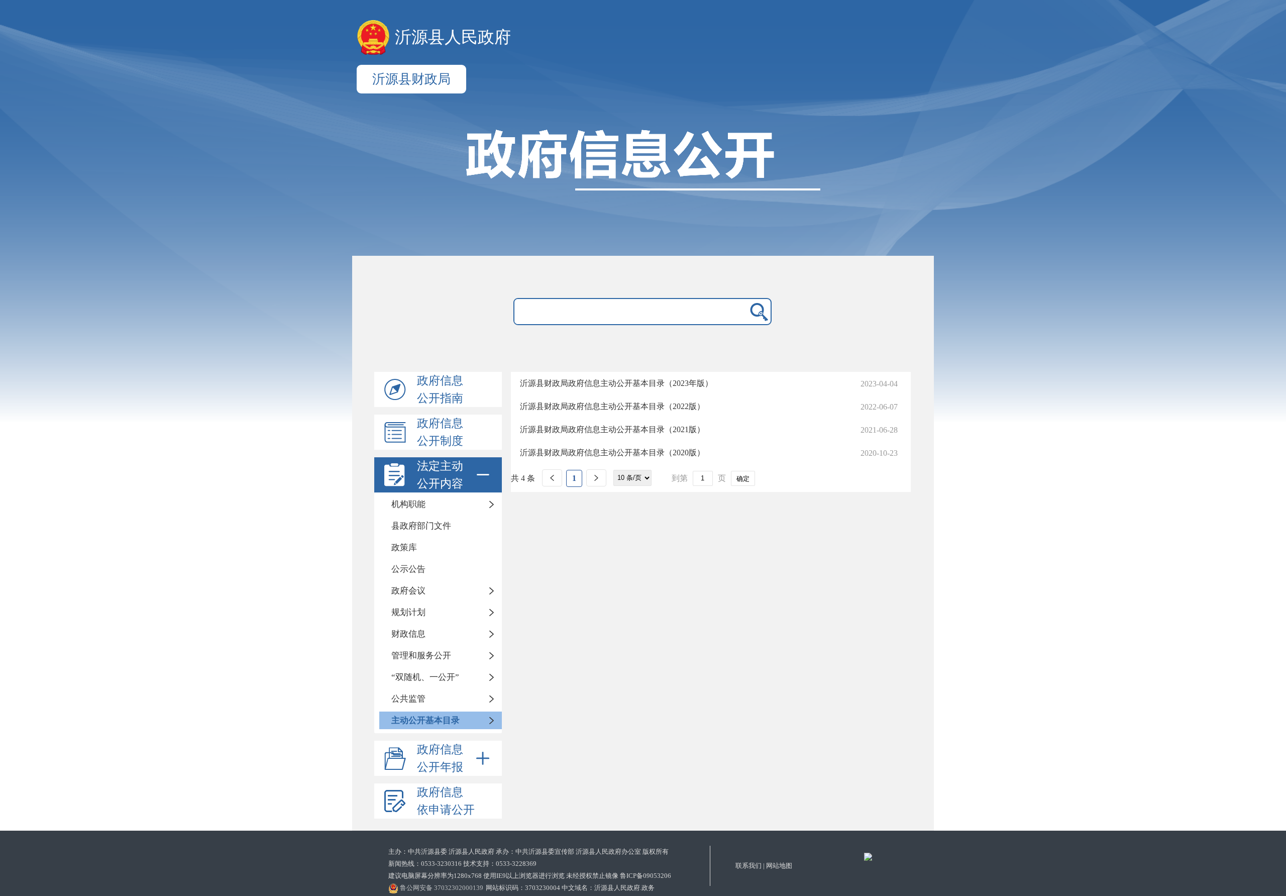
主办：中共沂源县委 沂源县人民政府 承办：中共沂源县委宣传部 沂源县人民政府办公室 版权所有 (528, 851)
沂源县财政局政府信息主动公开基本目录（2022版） (612, 406)
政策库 (404, 547)
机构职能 (408, 504)
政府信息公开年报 (440, 758)
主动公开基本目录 (425, 720)
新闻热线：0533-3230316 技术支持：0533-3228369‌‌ (462, 863)
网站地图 (779, 865)
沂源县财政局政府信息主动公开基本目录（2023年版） (616, 383)
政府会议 (408, 590)
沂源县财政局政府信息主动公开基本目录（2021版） (612, 429)
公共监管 (408, 699)
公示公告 (408, 569)
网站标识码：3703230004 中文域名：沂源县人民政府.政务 (570, 887)
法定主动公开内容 (440, 475)
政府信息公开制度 (440, 432)
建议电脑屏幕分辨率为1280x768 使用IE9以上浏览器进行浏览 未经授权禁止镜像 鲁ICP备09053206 (529, 875)
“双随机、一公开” (425, 677)
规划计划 (408, 612)
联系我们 (748, 865)
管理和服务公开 (421, 655)
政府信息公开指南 (440, 389)
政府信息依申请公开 (446, 801)
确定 (742, 478)
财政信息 (408, 634)
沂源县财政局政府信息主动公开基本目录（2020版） (612, 452)
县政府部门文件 (421, 526)
